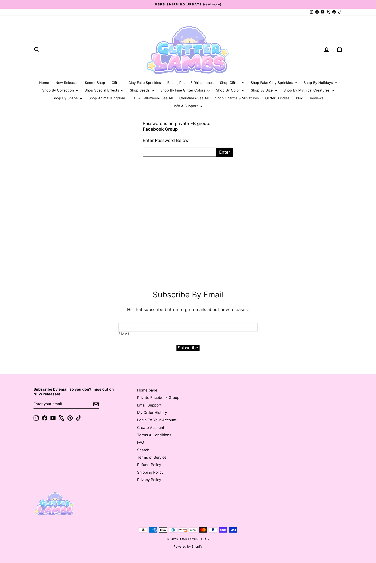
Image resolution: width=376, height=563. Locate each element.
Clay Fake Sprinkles (144, 82)
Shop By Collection (58, 90)
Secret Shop (95, 82)
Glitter (117, 82)
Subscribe (188, 347)
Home (44, 82)
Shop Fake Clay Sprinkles (272, 82)
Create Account (150, 427)
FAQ (140, 442)
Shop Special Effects (102, 90)
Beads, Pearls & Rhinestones (190, 82)
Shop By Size (262, 90)
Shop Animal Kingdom (107, 98)
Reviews (316, 98)
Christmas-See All (194, 98)
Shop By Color (228, 90)
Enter (224, 152)
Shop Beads (140, 90)
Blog (299, 98)
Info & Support (186, 106)
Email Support (149, 405)
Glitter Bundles (277, 98)
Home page (147, 390)
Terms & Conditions (154, 435)
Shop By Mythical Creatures (307, 90)
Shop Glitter (230, 82)
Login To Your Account (156, 420)
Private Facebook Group (158, 397)
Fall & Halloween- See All (152, 98)
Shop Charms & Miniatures (237, 98)
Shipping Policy (150, 472)
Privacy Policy (149, 480)
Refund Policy (149, 465)
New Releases (66, 82)
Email (125, 333)
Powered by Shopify (188, 546)
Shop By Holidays (319, 82)
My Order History (152, 412)
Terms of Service (151, 457)
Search (143, 450)
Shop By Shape (66, 98)
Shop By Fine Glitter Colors (183, 90)
